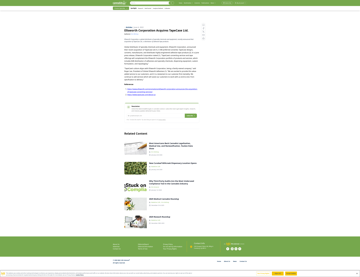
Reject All (278, 273)
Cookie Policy (80, 275)
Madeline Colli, (156, 202)
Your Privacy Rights (170, 249)
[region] (180, 273)
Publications (205, 3)
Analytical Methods (158, 8)
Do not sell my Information (172, 247)
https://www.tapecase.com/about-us (141, 94)
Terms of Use (142, 249)
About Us (116, 244)
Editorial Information (145, 247)
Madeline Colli (155, 166)
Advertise (116, 247)
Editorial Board (143, 244)
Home (219, 261)
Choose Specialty (119, 8)
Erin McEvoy (155, 152)
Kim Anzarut (155, 187)
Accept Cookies (291, 273)
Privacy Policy (168, 244)
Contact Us (117, 249)
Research (140, 8)
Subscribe (190, 116)
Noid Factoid (148, 8)
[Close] (357, 273)
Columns (197, 3)
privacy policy (162, 119)
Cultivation (167, 8)
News (180, 3)
